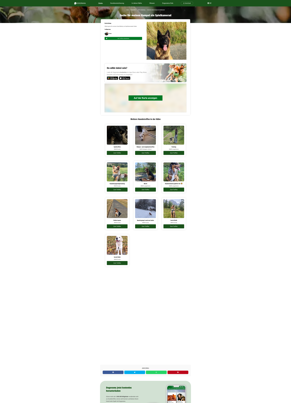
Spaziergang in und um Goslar (145, 220)
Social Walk (174, 220)
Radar (101, 3)
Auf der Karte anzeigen (145, 98)
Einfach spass (117, 220)
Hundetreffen (133, 9)
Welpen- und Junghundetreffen (145, 147)
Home (127, 9)
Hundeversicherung (117, 3)
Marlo (145, 183)
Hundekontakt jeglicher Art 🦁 (174, 183)
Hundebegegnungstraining (117, 183)
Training (173, 147)
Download (187, 3)
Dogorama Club (167, 3)
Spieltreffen (117, 147)
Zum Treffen (117, 153)
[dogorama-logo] (80, 3)
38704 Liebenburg (141, 9)
